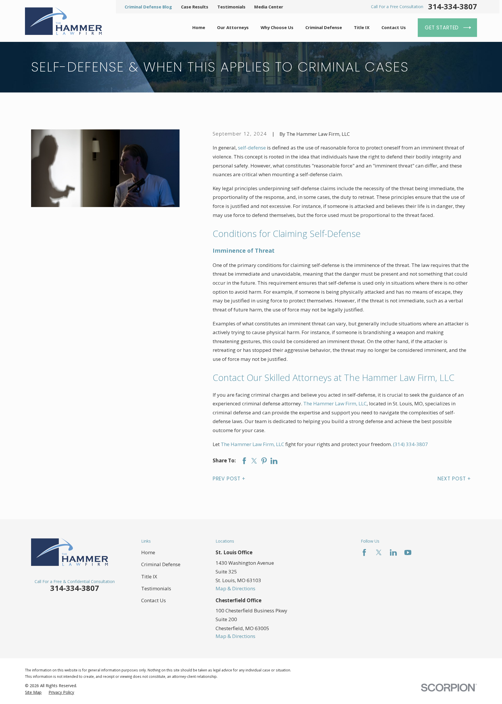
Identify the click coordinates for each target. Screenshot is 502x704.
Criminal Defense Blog (148, 7)
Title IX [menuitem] (362, 27)
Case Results (194, 7)
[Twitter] (378, 552)
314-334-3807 (452, 6)
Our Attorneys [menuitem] (233, 27)
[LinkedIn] (393, 552)
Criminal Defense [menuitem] (323, 27)
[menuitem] (33, 692)
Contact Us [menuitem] (393, 27)
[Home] (63, 21)
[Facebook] (364, 552)
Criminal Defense (160, 564)
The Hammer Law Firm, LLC (335, 403)
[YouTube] (407, 552)
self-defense (252, 147)
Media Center (268, 7)
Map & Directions (235, 588)
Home (148, 552)
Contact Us (153, 600)
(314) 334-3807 (410, 444)
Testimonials (231, 7)
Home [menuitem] (198, 27)
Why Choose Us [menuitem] (277, 27)
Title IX (149, 576)
